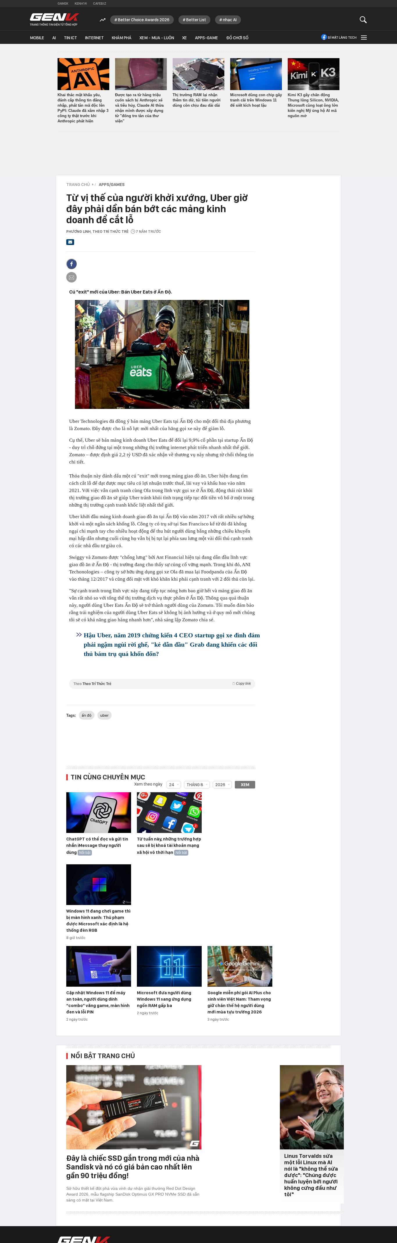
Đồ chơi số (237, 37)
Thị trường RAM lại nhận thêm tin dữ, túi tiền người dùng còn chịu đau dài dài (197, 100)
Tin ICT (70, 37)
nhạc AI (230, 19)
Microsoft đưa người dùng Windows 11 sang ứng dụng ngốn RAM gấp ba (164, 999)
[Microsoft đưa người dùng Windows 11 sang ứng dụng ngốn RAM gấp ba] (169, 966)
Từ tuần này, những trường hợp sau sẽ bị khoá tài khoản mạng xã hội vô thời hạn (169, 845)
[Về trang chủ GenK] (54, 19)
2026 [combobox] (220, 784)
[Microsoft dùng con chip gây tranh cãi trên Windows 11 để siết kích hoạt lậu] (256, 74)
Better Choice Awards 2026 (143, 19)
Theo (162, 684)
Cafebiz (99, 3)
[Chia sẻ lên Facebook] (71, 264)
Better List (196, 19)
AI (54, 37)
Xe (184, 37)
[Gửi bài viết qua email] (70, 244)
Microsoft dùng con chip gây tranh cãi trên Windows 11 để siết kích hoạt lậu (256, 100)
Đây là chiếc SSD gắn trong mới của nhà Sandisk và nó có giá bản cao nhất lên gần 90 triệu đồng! (132, 1166)
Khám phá (121, 37)
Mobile (37, 37)
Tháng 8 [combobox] (195, 784)
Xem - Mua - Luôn (157, 37)
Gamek (63, 3)
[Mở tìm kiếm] (363, 19)
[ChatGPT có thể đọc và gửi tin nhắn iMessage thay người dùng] (98, 813)
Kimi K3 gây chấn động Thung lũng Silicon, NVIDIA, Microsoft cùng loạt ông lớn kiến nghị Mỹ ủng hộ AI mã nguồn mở (313, 105)
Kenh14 (81, 3)
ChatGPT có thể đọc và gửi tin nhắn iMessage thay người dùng (97, 845)
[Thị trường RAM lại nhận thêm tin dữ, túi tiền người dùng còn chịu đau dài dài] (198, 74)
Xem (245, 784)
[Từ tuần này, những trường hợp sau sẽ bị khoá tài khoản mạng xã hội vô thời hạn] (169, 813)
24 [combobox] (171, 784)
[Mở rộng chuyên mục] (363, 37)
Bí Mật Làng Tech (342, 37)
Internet (94, 37)
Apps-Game (206, 37)
